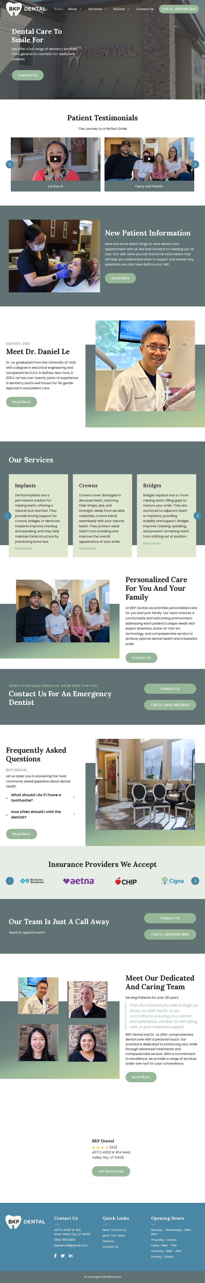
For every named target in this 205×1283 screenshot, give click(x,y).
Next (195, 164)
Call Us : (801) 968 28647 (170, 705)
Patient (119, 9)
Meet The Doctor (114, 1230)
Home (58, 9)
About (72, 9)
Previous (10, 164)
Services (95, 9)
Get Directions (111, 1171)
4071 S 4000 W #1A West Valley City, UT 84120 (72, 1232)
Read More (120, 278)
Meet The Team (113, 1236)
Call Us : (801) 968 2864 (179, 9)
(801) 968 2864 (64, 1240)
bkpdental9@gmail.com (71, 1245)
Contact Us (145, 9)
